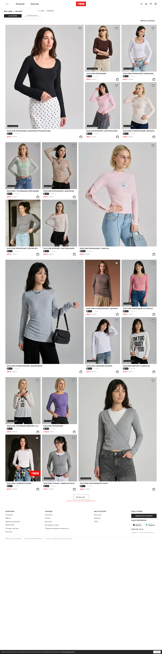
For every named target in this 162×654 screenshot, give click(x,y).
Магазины (49, 515)
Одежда (42, 10)
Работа (8, 518)
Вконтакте (98, 515)
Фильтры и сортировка (148, 20)
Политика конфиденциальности (33, 538)
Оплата (47, 518)
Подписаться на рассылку (144, 516)
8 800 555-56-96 (137, 529)
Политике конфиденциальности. (68, 651)
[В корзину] (80, 136)
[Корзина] (156, 4)
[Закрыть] (39, 11)
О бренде (8, 515)
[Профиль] (146, 4)
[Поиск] (141, 4)
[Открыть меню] (7, 4)
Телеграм (97, 518)
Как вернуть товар (51, 525)
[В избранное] (80, 28)
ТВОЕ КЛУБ (9, 525)
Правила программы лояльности (57, 528)
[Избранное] (151, 4)
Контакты (8, 532)
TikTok (96, 522)
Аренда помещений (12, 522)
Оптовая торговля (12, 528)
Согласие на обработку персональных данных (58, 538)
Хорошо (157, 651)
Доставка (48, 522)
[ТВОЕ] (81, 3)
